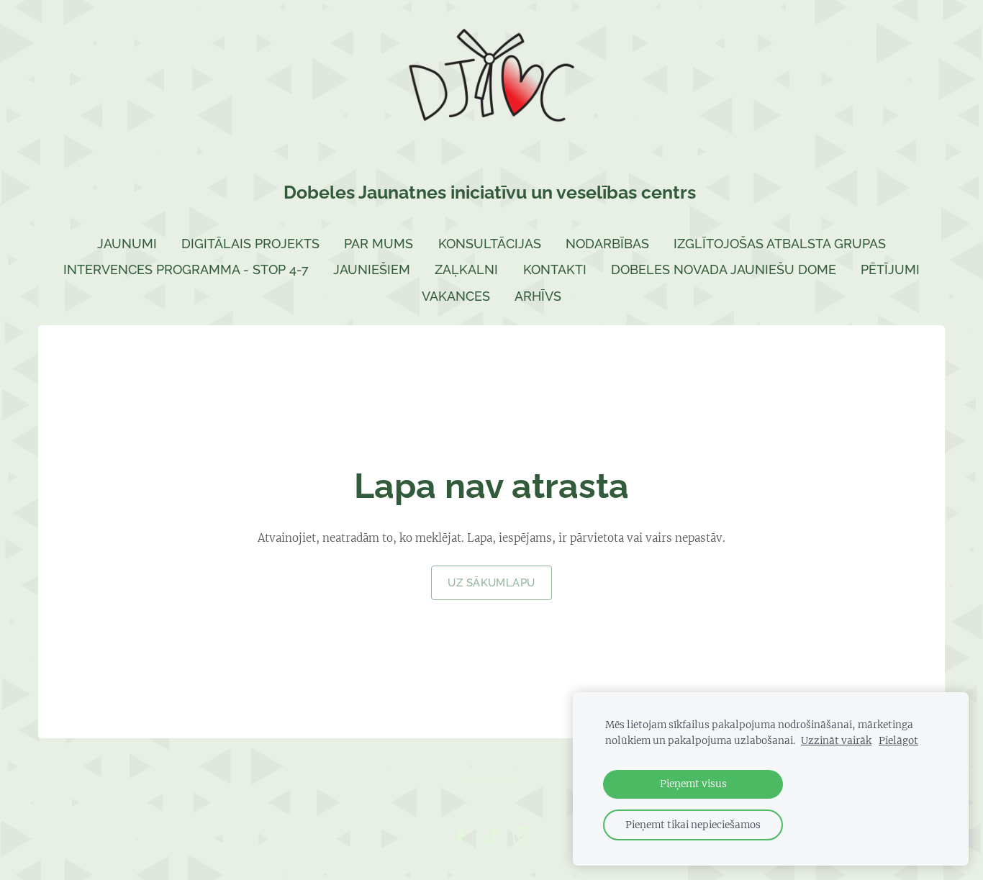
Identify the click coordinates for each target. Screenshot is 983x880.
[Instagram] (521, 836)
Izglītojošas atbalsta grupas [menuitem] (780, 243)
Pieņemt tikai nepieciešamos (693, 825)
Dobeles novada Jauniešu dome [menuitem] (723, 269)
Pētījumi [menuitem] (890, 269)
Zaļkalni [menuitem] (466, 269)
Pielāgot (898, 741)
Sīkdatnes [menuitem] (491, 779)
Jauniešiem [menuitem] (371, 269)
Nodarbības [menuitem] (607, 243)
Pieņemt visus (693, 784)
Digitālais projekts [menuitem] (250, 243)
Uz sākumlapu (491, 582)
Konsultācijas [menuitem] (489, 243)
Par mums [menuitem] (378, 243)
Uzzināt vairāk (836, 741)
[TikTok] (491, 836)
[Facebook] (460, 836)
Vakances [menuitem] (456, 296)
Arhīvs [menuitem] (538, 296)
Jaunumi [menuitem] (127, 243)
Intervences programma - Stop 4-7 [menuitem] (186, 269)
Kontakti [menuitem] (554, 269)
